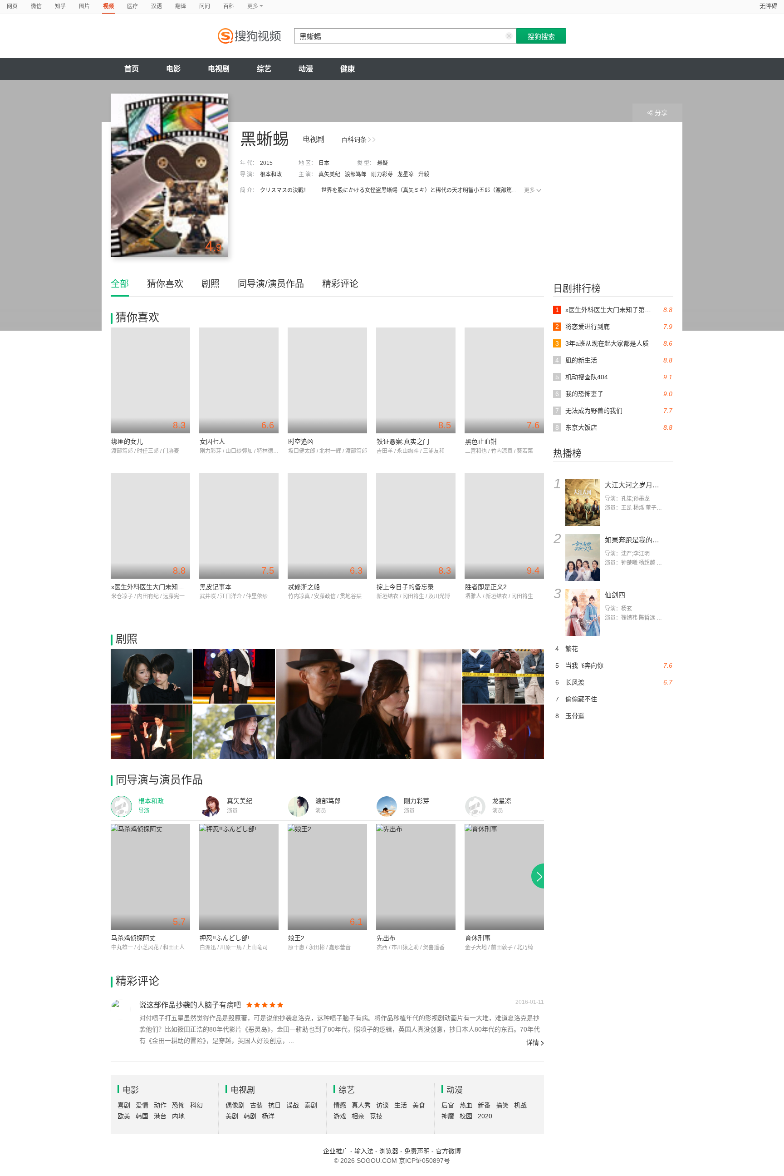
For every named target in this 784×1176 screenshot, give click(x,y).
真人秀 (361, 1105)
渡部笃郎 (356, 174)
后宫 (447, 1105)
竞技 (376, 1116)
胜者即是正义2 (486, 586)
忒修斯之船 (304, 586)
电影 (173, 69)
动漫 (306, 69)
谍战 (292, 1105)
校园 (466, 1116)
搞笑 (502, 1105)
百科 (228, 6)
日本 (323, 163)
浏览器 (388, 1151)
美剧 (231, 1116)
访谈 (382, 1105)
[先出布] (416, 877)
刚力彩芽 (382, 174)
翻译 (180, 6)
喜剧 (124, 1105)
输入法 (363, 1151)
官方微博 (448, 1151)
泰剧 (310, 1105)
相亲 (358, 1116)
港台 (160, 1116)
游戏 (339, 1116)
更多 (529, 190)
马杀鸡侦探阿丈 (133, 938)
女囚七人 (212, 441)
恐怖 (178, 1105)
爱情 (142, 1105)
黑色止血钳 (481, 441)
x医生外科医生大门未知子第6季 (156, 586)
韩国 (142, 1116)
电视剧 (219, 69)
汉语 (156, 6)
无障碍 (768, 6)
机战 (520, 1105)
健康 (347, 69)
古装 (256, 1105)
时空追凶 (301, 441)
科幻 (196, 1105)
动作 (160, 1105)
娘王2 (296, 938)
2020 (485, 1116)
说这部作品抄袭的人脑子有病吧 (190, 1005)
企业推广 (335, 1151)
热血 (466, 1105)
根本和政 (271, 174)
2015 (266, 163)
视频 (108, 6)
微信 (36, 6)
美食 (418, 1105)
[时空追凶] (327, 380)
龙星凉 (405, 174)
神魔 (447, 1116)
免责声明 (417, 1151)
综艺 (264, 69)
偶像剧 (235, 1105)
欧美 (124, 1116)
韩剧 (250, 1116)
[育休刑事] (504, 877)
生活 (400, 1105)
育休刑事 (477, 938)
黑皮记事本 (215, 586)
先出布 (386, 938)
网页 (12, 6)
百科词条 (354, 139)
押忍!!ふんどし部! (225, 938)
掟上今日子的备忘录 (405, 586)
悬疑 (382, 163)
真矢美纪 (329, 174)
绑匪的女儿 (127, 441)
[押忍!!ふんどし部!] (239, 877)
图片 (84, 6)
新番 (484, 1105)
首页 (131, 69)
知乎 (60, 6)
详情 (532, 1042)
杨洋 (268, 1116)
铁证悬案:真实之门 (403, 441)
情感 (339, 1105)
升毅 (423, 174)
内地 (178, 1116)
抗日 (274, 1105)
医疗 (132, 6)
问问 (204, 6)
